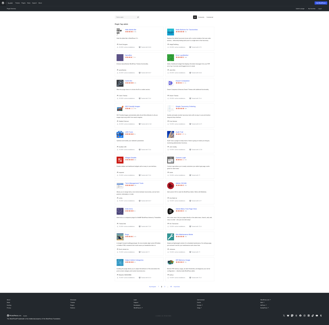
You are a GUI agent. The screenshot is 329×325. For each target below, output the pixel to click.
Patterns (72, 308)
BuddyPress (264, 308)
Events (199, 302)
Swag (199, 308)
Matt (262, 302)
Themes (72, 302)
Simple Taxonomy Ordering (186, 106)
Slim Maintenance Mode (184, 234)
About (8, 300)
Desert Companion (183, 81)
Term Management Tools (134, 183)
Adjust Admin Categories (134, 260)
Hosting (9, 305)
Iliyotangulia (152, 286)
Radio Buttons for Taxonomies (187, 29)
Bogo (127, 234)
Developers (137, 305)
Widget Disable (130, 158)
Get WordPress (321, 3)
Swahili (25, 316)
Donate (200, 305)
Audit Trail (179, 132)
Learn (135, 300)
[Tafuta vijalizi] (138, 17)
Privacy (9, 308)
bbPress (263, 305)
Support (136, 302)
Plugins (72, 305)
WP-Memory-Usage (183, 260)
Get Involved (200, 300)
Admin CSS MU (181, 183)
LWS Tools (129, 132)
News (8, 302)
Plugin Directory (11, 8)
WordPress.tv (138, 308)
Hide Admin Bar (130, 29)
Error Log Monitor (182, 55)
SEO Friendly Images (132, 106)
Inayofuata (177, 286)
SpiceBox (128, 55)
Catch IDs (128, 81)
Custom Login (181, 158)
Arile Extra (129, 209)
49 (171, 286)
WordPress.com (265, 300)
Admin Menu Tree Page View (186, 209)
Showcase (73, 300)
